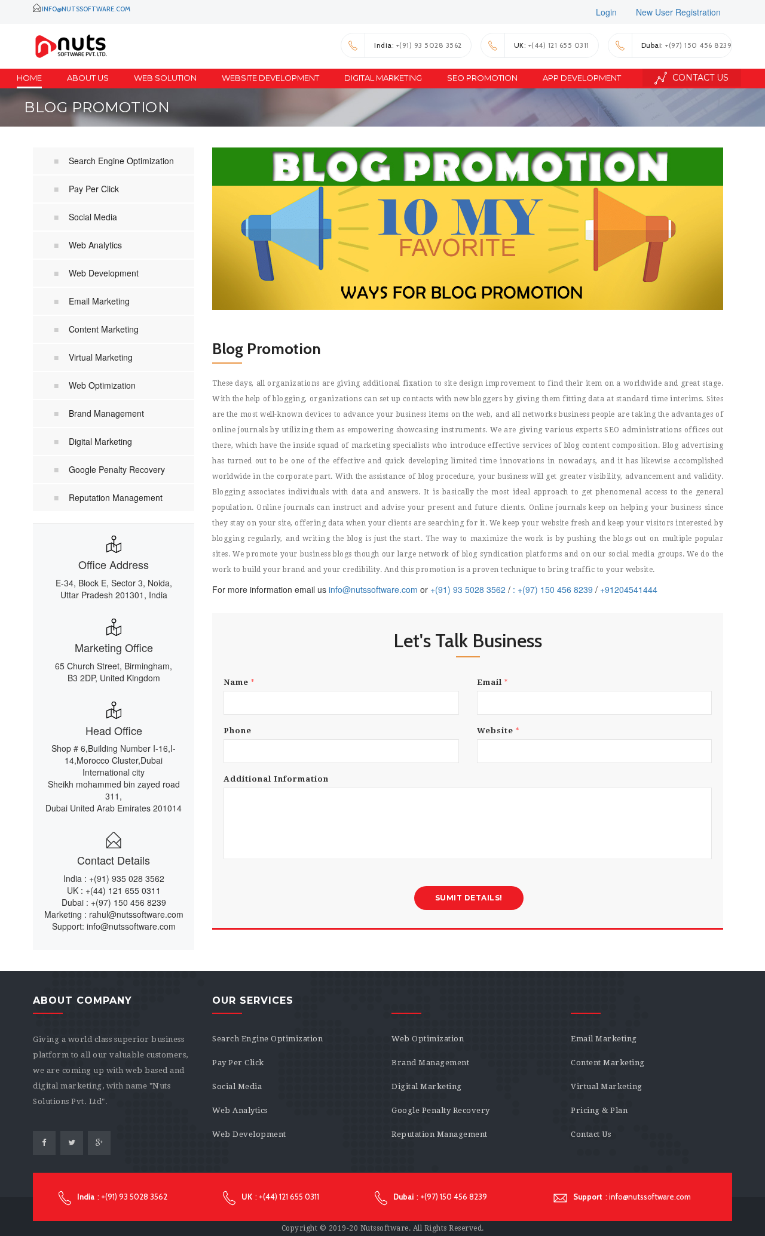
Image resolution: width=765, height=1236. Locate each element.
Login (606, 12)
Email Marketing (99, 301)
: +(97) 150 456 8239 (686, 45)
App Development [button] (582, 77)
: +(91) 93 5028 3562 (418, 45)
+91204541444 (628, 589)
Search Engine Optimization (121, 161)
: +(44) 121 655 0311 (551, 45)
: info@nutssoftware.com (632, 1196)
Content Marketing (104, 329)
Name (239, 682)
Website (498, 730)
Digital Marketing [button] (383, 77)
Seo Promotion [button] (482, 77)
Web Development (104, 273)
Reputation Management (116, 497)
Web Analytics (95, 245)
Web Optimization (102, 385)
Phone (238, 730)
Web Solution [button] (165, 77)
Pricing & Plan (599, 1110)
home (29, 77)
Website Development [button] (270, 77)
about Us (88, 77)
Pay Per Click (94, 189)
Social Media (93, 217)
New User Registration (678, 12)
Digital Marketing (100, 441)
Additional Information (276, 779)
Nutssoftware (384, 1228)
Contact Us (699, 77)
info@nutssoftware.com (86, 9)
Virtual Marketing (101, 357)
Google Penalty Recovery (117, 469)
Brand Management (106, 413)
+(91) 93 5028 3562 (468, 589)
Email (492, 682)
